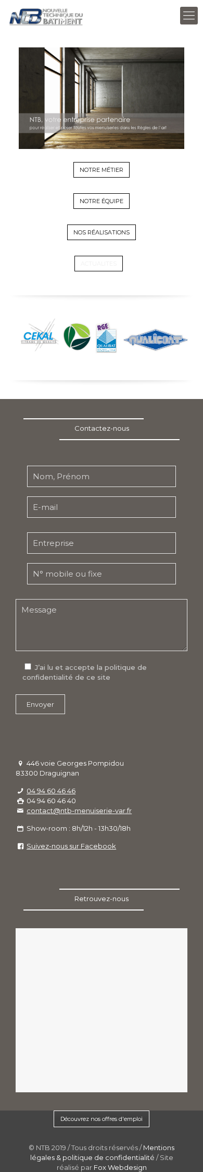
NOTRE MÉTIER (101, 169)
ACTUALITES (99, 263)
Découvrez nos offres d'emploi (101, 1119)
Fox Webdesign (120, 1167)
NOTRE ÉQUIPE (101, 201)
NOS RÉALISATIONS (101, 232)
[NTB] (46, 16)
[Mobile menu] (189, 15)
